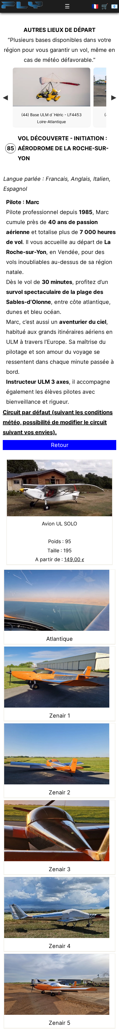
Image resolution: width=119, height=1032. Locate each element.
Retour (59, 445)
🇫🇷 (95, 6)
